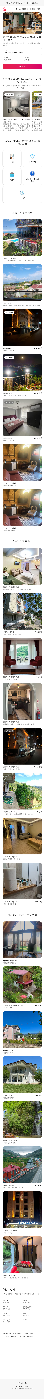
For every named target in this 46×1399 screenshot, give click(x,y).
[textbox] (12, 60)
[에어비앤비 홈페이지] (4, 9)
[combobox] (22, 52)
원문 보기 (35, 3)
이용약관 (29, 1388)
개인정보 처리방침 (18, 1388)
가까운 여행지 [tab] (7, 1294)
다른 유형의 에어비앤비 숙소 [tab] (24, 1294)
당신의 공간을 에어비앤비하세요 (28, 9)
